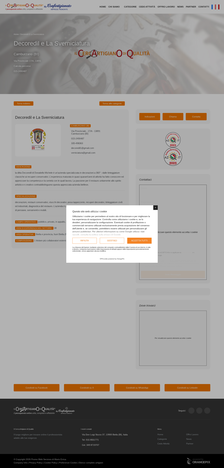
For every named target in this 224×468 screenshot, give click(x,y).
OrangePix (120, 259)
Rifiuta (84, 240)
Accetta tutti (139, 240)
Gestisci (112, 240)
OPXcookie (104, 259)
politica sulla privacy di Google (106, 234)
